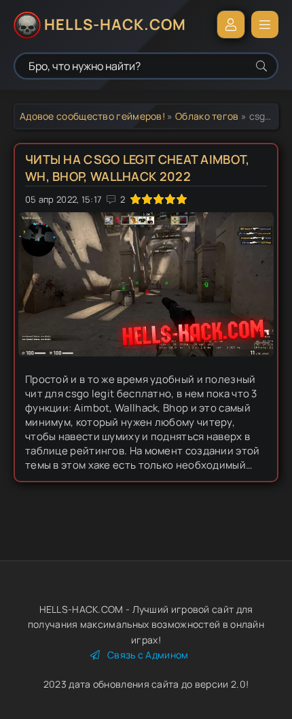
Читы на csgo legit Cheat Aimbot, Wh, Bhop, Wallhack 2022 (137, 167)
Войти (230, 24)
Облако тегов (207, 116)
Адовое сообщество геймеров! (92, 116)
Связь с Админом (148, 654)
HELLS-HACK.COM (115, 24)
